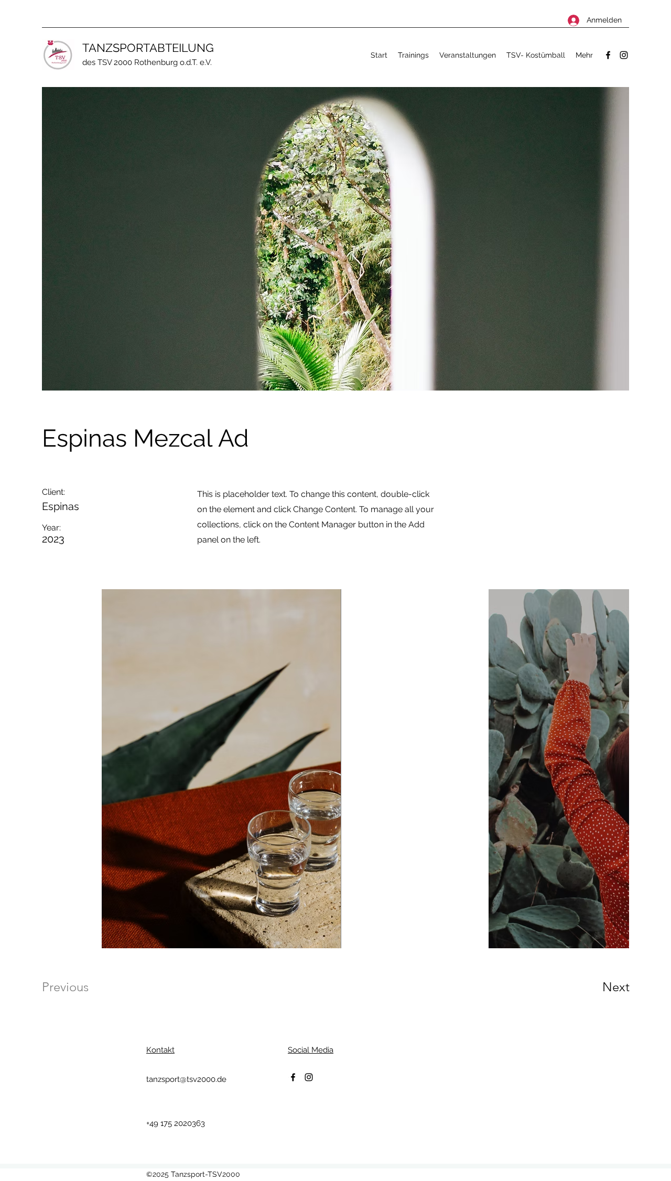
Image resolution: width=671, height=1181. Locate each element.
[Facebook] (608, 55)
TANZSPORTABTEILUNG (148, 48)
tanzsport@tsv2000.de (186, 1079)
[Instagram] (624, 55)
